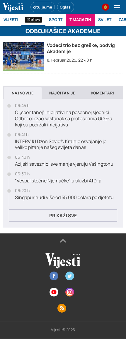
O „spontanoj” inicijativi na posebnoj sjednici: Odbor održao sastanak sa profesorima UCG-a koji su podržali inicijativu (63, 118)
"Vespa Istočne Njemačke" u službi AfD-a (58, 181)
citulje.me (42, 7)
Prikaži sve (63, 215)
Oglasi (65, 7)
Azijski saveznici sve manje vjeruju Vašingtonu (64, 164)
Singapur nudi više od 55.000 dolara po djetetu (64, 197)
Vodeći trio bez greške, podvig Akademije (81, 48)
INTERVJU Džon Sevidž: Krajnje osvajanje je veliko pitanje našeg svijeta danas (60, 144)
